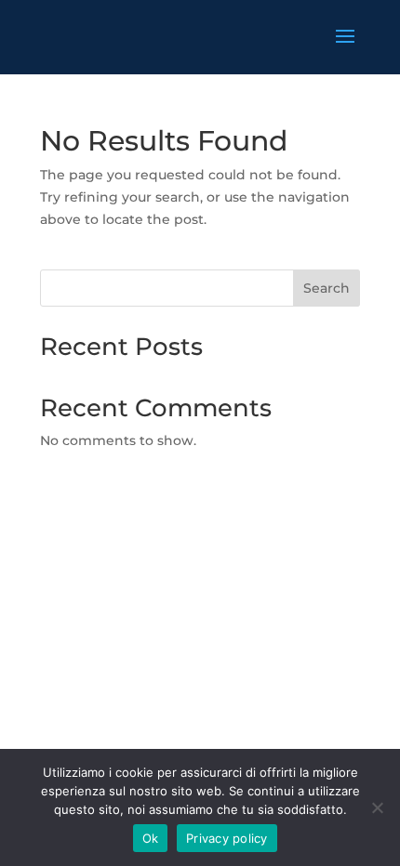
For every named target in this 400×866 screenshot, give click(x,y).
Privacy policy (227, 838)
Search (326, 288)
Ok (150, 838)
